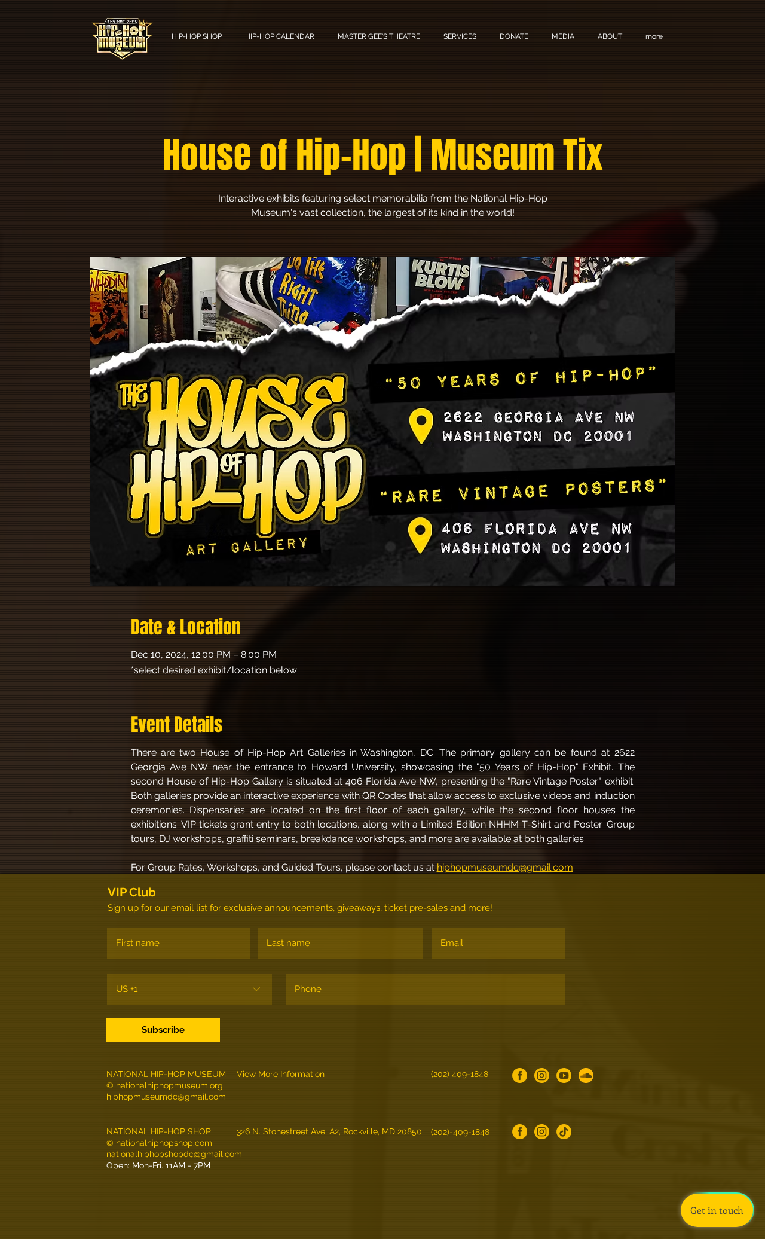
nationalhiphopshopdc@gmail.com (174, 1154)
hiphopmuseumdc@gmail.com (166, 1096)
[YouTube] (563, 1075)
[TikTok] (563, 1131)
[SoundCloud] (586, 1075)
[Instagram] (541, 1075)
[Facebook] (519, 1075)
